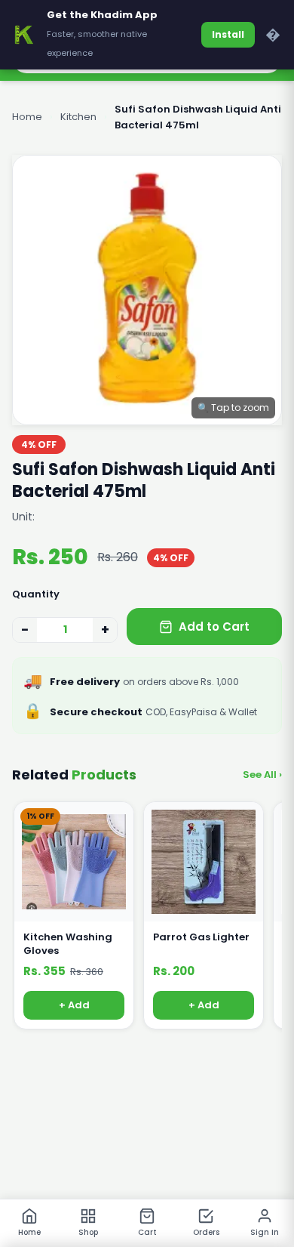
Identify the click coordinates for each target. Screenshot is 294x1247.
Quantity (36, 594)
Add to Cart (214, 626)
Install (228, 34)
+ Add (74, 1006)
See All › (262, 774)
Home (27, 117)
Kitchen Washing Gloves (67, 944)
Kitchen (78, 117)
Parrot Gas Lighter (201, 937)
